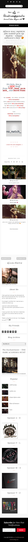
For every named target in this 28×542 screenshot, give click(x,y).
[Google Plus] (14, 162)
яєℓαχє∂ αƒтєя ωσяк (14, 397)
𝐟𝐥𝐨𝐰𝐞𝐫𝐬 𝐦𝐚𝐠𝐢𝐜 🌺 (14, 202)
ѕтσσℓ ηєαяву (13, 385)
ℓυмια (10, 409)
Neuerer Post (6, 258)
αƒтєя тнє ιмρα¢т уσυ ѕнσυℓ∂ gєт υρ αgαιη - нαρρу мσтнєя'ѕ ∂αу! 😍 (14, 222)
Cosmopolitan (7, 42)
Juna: (12, 42)
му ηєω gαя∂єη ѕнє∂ (14, 182)
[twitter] (11, 2)
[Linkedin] (22, 162)
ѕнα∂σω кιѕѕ (12, 391)
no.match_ (21, 42)
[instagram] (17, 2)
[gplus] (14, 2)
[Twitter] (17, 162)
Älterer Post (21, 258)
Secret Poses (10, 43)
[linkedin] (20, 2)
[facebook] (8, 2)
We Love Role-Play (17, 43)
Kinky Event (16, 42)
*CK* (20, 40)
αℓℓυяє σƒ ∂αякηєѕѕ (14, 403)
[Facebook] (11, 162)
